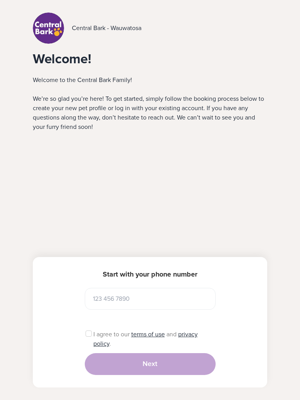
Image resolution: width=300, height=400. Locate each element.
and (171, 334)
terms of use (148, 334)
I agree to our (112, 334)
